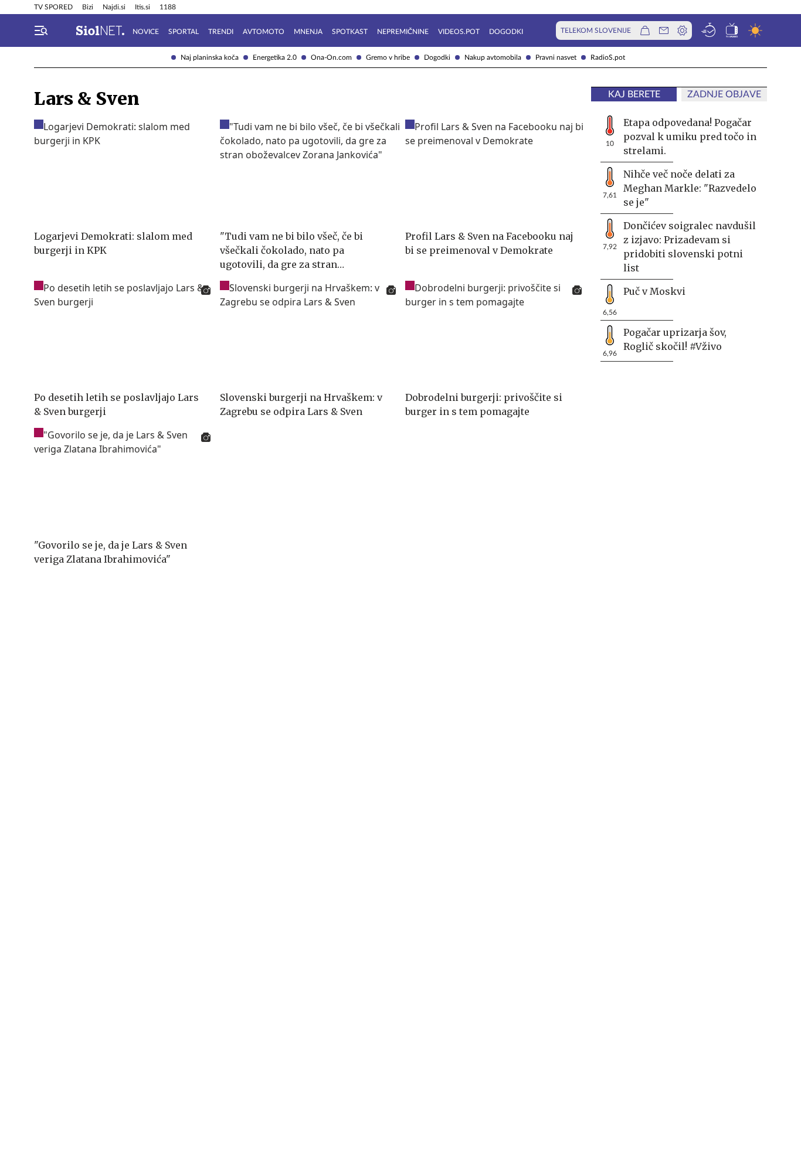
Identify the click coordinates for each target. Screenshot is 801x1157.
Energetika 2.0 (275, 57)
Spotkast (350, 31)
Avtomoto (263, 31)
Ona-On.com (331, 57)
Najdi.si (114, 7)
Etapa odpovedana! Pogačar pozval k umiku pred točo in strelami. (689, 136)
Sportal (183, 31)
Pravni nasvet (555, 57)
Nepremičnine (403, 31)
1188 (167, 7)
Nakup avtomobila (492, 57)
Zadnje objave (724, 94)
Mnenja (308, 31)
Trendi (220, 31)
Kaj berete (634, 94)
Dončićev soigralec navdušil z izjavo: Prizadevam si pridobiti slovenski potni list (689, 247)
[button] (41, 30)
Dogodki (437, 57)
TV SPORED (53, 7)
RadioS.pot (607, 57)
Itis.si (142, 7)
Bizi (87, 7)
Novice (146, 31)
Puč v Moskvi (654, 291)
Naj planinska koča (210, 57)
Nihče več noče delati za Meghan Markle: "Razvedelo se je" (689, 188)
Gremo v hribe (388, 57)
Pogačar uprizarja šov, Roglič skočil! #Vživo (675, 339)
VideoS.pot (459, 31)
